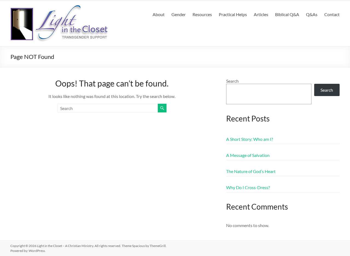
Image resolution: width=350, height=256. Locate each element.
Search (232, 81)
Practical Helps (233, 14)
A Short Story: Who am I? (249, 139)
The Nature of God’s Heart (251, 171)
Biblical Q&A (287, 14)
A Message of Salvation (248, 155)
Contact (332, 14)
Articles (261, 14)
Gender (178, 14)
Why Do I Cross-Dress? (248, 187)
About (159, 14)
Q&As (311, 14)
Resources (202, 14)
